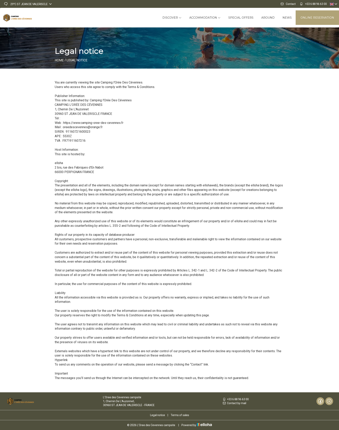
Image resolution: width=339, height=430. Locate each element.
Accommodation (203, 17)
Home (59, 60)
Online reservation (317, 17)
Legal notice (157, 415)
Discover (170, 17)
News (287, 17)
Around (268, 17)
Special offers (240, 17)
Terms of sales (180, 415)
